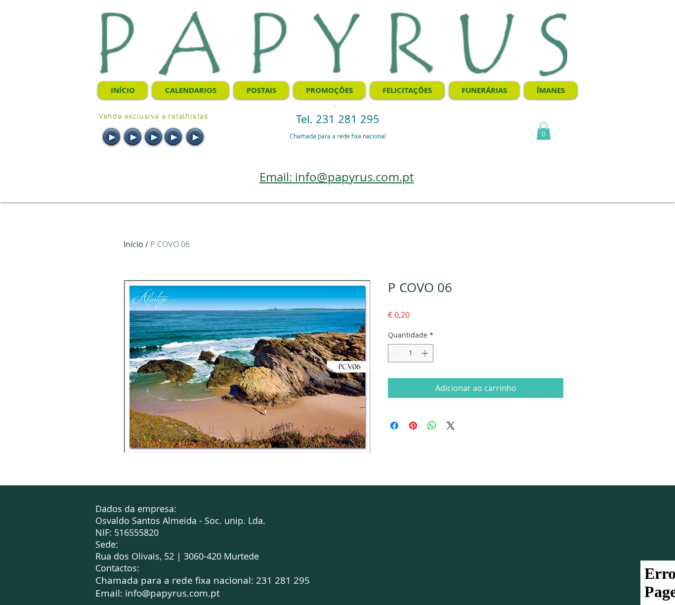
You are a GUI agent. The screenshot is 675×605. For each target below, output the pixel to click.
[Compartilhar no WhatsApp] (432, 426)
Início (133, 244)
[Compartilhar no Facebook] (394, 426)
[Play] (111, 136)
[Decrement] (395, 353)
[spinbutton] (411, 353)
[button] (543, 131)
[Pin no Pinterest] (413, 426)
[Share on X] (451, 426)
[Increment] (426, 353)
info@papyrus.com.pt (172, 593)
